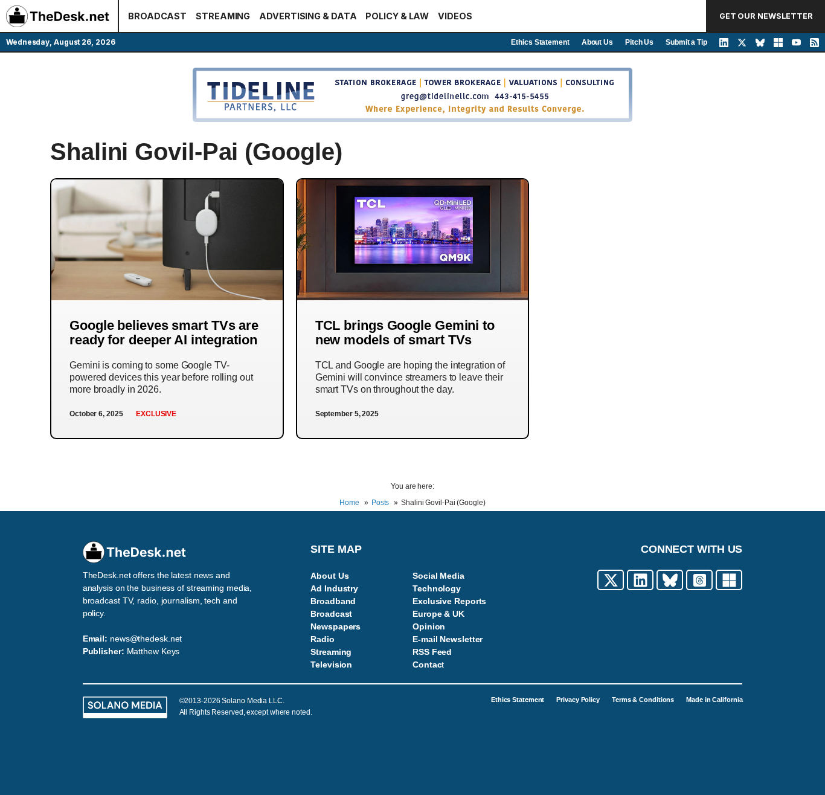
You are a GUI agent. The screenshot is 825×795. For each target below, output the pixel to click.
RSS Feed (432, 652)
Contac (426, 664)
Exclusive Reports (449, 601)
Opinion (428, 626)
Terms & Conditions (643, 699)
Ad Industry (334, 588)
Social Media (438, 576)
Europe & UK (438, 614)
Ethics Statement (540, 42)
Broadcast (331, 614)
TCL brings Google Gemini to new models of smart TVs (405, 332)
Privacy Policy (578, 699)
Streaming (331, 652)
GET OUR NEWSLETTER (766, 16)
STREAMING (223, 16)
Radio (322, 639)
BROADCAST (157, 16)
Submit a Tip (686, 42)
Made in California (714, 699)
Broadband (333, 601)
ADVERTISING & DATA (307, 16)
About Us (597, 42)
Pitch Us (639, 42)
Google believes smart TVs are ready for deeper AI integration (163, 332)
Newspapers (335, 626)
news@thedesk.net (146, 638)
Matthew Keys (153, 651)
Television (331, 664)
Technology (436, 588)
